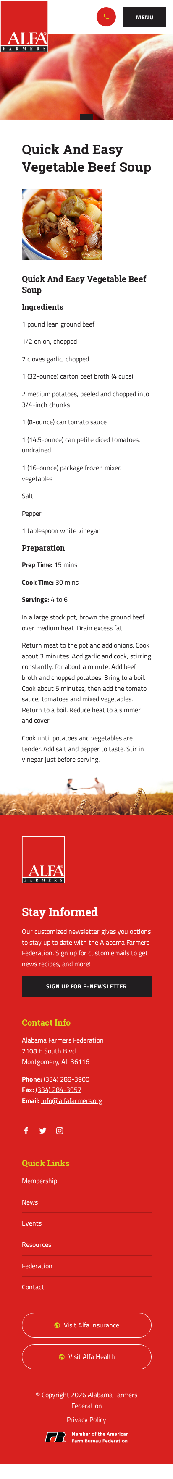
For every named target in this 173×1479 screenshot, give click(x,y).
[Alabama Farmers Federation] (43, 859)
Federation (37, 1266)
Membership (39, 1181)
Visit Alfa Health (91, 1356)
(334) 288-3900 (106, 17)
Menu (144, 17)
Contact (33, 1287)
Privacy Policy (86, 1419)
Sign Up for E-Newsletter (86, 986)
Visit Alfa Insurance (91, 1325)
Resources (36, 1244)
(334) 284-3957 (58, 1089)
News (30, 1202)
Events (32, 1223)
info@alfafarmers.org (71, 1100)
